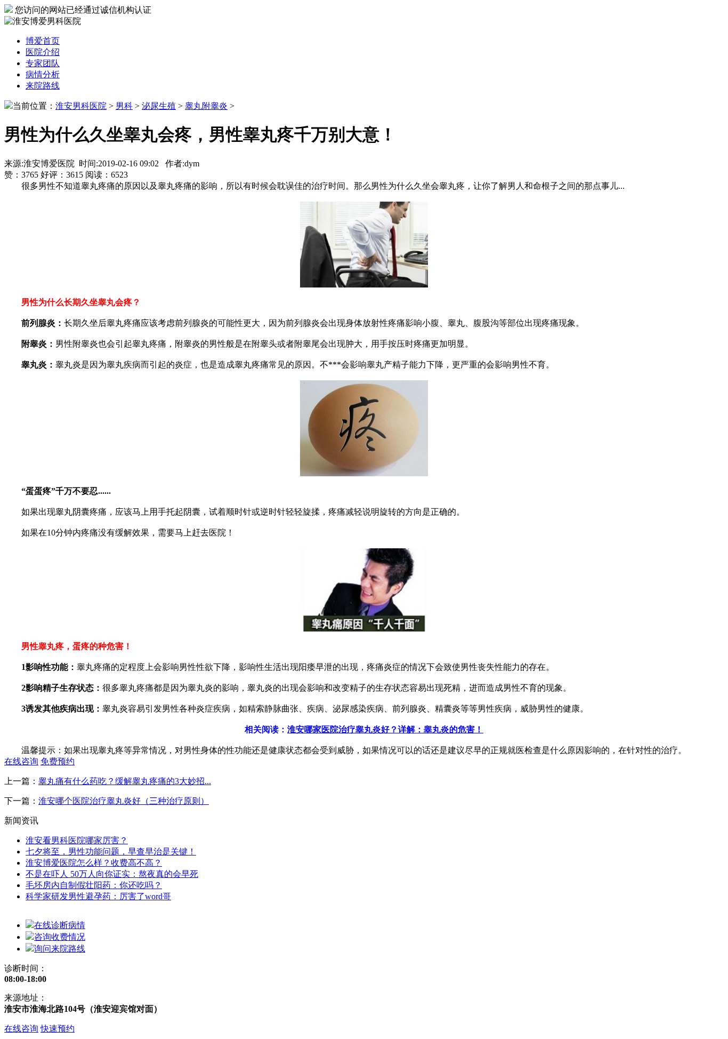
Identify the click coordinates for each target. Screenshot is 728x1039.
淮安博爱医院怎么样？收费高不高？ (94, 862)
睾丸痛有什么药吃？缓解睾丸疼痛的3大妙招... (124, 781)
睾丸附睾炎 (206, 105)
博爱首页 (43, 40)
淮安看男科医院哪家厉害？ (77, 840)
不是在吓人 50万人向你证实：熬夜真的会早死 (112, 873)
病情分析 (43, 74)
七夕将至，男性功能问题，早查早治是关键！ (111, 851)
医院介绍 (43, 52)
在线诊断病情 (59, 925)
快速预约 (58, 1028)
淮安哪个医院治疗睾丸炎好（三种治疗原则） (123, 800)
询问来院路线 (59, 948)
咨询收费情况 (59, 936)
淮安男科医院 (81, 105)
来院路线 (43, 85)
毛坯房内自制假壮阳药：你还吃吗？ (94, 885)
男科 (124, 105)
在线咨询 (21, 1028)
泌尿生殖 (159, 105)
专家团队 (43, 63)
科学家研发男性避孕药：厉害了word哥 (98, 896)
